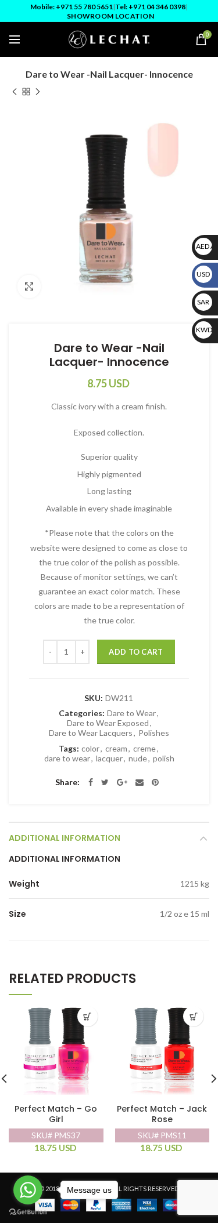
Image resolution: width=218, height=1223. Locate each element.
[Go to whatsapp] (27, 1189)
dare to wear (67, 758)
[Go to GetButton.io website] (28, 1212)
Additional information (64, 838)
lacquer (109, 758)
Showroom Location (110, 16)
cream (116, 748)
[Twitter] (105, 782)
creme (144, 748)
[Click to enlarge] (29, 286)
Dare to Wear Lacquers (91, 733)
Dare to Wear (131, 713)
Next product (38, 91)
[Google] (122, 782)
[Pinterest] (155, 782)
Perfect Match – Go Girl (56, 1114)
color (90, 748)
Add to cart (136, 651)
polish (163, 758)
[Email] (139, 782)
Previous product (14, 91)
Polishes (153, 733)
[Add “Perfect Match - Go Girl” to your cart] (87, 1016)
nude (137, 758)
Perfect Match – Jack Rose (162, 1114)
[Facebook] (90, 782)
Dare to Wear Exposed (108, 723)
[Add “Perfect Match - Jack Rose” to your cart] (193, 1016)
